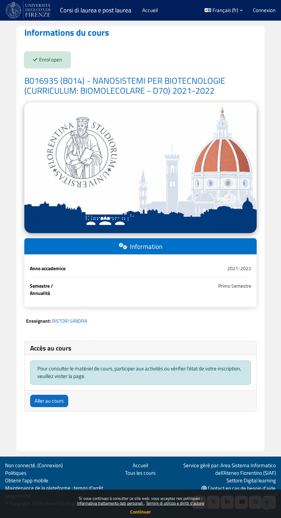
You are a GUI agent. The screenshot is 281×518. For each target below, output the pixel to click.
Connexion (264, 10)
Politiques (15, 473)
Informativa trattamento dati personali (110, 503)
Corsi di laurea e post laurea (95, 10)
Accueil (140, 465)
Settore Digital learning (251, 480)
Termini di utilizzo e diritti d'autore (175, 503)
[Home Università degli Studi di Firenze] (28, 10)
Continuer (140, 511)
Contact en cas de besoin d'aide (241, 488)
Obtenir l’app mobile (26, 480)
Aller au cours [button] (49, 401)
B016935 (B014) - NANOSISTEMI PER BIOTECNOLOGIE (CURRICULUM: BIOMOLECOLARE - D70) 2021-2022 (124, 85)
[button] (223, 10)
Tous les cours (140, 473)
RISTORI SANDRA (69, 320)
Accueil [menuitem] (150, 10)
